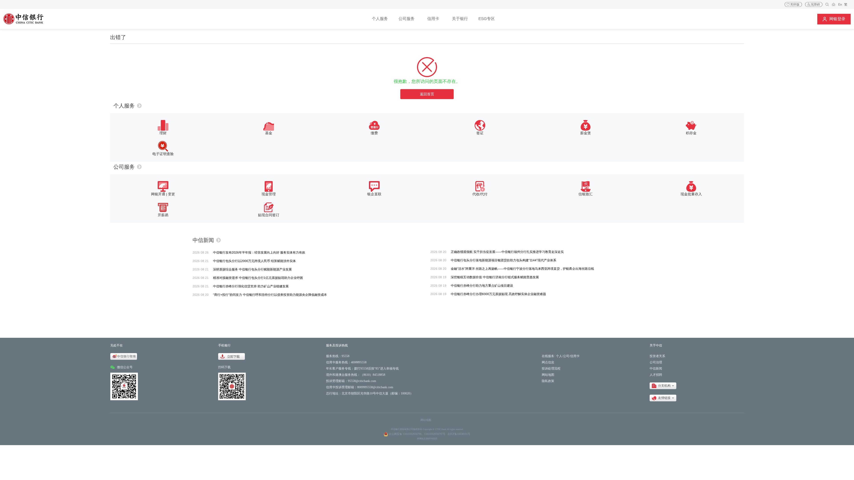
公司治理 (656, 362)
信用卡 (575, 356)
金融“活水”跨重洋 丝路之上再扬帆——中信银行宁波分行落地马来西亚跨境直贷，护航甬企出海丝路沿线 (522, 268)
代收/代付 (479, 194)
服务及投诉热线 (337, 345)
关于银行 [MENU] (460, 18)
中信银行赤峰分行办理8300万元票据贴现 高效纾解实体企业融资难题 (498, 294)
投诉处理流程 (551, 368)
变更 (171, 194)
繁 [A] (845, 4)
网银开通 (158, 194)
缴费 (374, 133)
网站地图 (548, 374)
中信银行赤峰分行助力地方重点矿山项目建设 (482, 285)
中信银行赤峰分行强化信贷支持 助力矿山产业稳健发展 (251, 286)
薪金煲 (585, 133)
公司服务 (124, 167)
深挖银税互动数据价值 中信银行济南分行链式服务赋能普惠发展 (495, 277)
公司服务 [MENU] (407, 18)
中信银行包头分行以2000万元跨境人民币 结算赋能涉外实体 (254, 261)
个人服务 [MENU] (380, 18)
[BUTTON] (834, 19)
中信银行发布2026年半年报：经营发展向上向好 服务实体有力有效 (259, 252)
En (840, 4)
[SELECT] (663, 385)
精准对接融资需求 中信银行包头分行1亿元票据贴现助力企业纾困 (258, 278)
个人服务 (124, 106)
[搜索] (827, 4)
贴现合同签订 (268, 215)
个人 (559, 356)
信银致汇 (585, 194)
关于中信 (656, 345)
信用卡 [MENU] (433, 18)
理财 (163, 133)
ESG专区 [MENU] (486, 18)
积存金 (691, 133)
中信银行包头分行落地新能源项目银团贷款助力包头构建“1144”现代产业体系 (503, 260)
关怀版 (795, 4)
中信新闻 (203, 240)
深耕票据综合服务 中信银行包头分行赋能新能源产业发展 (252, 269)
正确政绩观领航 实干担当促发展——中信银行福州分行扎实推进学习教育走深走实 (507, 252)
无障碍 (815, 4)
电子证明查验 (163, 154)
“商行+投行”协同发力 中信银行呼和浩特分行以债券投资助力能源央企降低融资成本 (270, 294)
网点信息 (548, 362)
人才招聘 (656, 374)
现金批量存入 (691, 194)
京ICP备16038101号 (458, 434)
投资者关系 (657, 356)
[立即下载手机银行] (231, 356)
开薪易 (163, 215)
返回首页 (427, 94)
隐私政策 (548, 381)
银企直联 (374, 194)
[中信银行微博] (123, 356)
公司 (566, 356)
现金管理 (269, 194)
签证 (479, 133)
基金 (268, 133)
